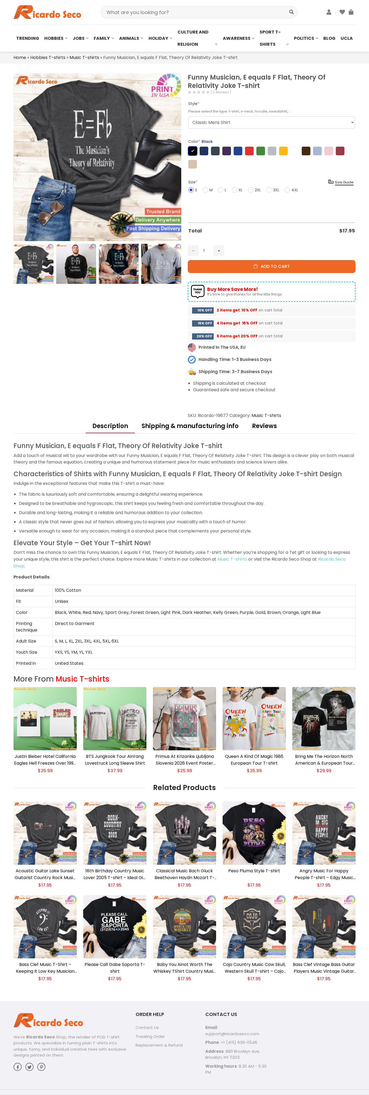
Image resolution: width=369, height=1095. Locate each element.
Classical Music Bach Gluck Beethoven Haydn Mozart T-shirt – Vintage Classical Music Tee (185, 874)
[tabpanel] (184, 555)
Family (102, 38)
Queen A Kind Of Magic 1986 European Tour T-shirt (254, 759)
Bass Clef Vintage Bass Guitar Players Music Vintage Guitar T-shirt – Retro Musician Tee (324, 968)
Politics (304, 38)
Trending (27, 38)
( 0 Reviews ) (221, 92)
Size (192, 182)
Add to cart (273, 266)
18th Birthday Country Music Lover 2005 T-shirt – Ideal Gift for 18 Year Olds (114, 874)
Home (20, 57)
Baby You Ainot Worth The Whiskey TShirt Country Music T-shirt (184, 968)
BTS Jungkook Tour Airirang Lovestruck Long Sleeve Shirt (115, 759)
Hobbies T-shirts (47, 57)
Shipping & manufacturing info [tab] (190, 426)
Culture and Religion (193, 38)
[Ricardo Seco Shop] (47, 12)
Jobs (79, 38)
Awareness (236, 38)
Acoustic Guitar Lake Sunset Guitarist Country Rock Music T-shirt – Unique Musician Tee (45, 874)
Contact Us (147, 1027)
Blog (329, 38)
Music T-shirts (84, 57)
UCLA (347, 38)
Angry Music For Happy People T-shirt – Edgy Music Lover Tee (324, 874)
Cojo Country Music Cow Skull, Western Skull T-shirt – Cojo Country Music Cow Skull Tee (254, 968)
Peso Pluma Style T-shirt (254, 871)
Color (200, 141)
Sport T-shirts (270, 38)
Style (193, 103)
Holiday (158, 38)
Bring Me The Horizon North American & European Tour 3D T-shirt (324, 760)
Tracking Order (150, 1036)
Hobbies (53, 38)
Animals (129, 38)
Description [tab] (110, 426)
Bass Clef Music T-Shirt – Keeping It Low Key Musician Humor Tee (45, 968)
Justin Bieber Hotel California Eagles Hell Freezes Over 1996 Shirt (45, 760)
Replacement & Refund (159, 1045)
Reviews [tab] (264, 426)
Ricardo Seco (40, 1037)
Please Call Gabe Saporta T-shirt (115, 967)
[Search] (291, 12)
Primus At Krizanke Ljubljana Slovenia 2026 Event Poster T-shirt (184, 760)
